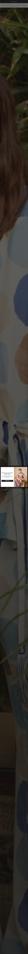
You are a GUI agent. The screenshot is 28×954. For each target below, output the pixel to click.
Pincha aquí (7, 480)
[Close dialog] (26, 468)
